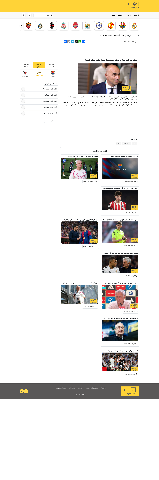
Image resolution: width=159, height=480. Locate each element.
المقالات (120, 15)
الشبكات (104, 35)
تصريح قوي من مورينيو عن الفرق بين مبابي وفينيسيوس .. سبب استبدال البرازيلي (120, 283)
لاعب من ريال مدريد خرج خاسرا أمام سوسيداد (122, 351)
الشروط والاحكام (80, 394)
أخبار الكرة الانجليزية (50, 101)
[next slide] (21, 25)
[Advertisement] (53, 5)
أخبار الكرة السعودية (50, 89)
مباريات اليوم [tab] (38, 65)
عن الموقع (72, 388)
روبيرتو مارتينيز (126, 143)
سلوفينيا (118, 143)
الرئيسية (136, 15)
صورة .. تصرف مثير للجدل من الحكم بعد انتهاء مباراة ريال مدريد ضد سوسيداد (120, 220)
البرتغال (134, 143)
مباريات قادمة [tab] (26, 65)
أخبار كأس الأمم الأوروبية (116, 35)
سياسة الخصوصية (61, 388)
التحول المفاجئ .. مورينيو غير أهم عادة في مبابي (121, 253)
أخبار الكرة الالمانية (50, 95)
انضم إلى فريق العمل (92, 388)
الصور (113, 15)
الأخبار (129, 15)
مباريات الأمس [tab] (51, 65)
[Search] (51, 15)
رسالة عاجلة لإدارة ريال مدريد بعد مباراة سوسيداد (121, 318)
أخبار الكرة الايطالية (50, 107)
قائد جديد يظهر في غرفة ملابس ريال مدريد (83, 156)
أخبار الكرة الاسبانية (50, 113)
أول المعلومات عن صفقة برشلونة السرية (124, 156)
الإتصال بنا (80, 388)
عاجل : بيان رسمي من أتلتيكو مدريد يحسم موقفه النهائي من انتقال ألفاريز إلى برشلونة (120, 188)
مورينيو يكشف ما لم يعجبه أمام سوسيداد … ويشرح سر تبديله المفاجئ (79, 283)
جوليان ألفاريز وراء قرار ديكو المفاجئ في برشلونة (81, 220)
